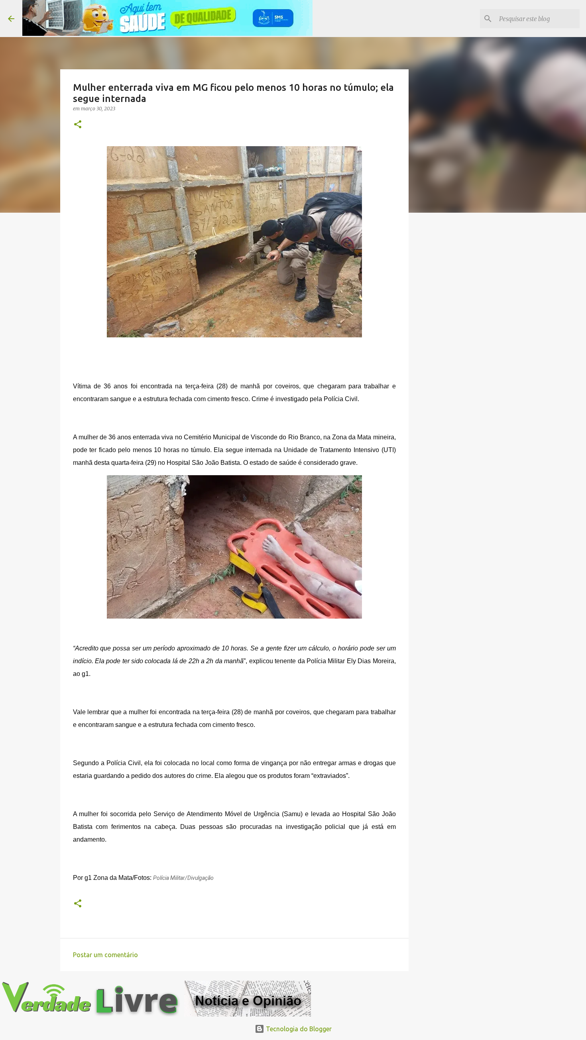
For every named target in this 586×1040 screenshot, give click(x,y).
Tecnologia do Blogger (298, 1028)
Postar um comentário (105, 954)
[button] (78, 124)
